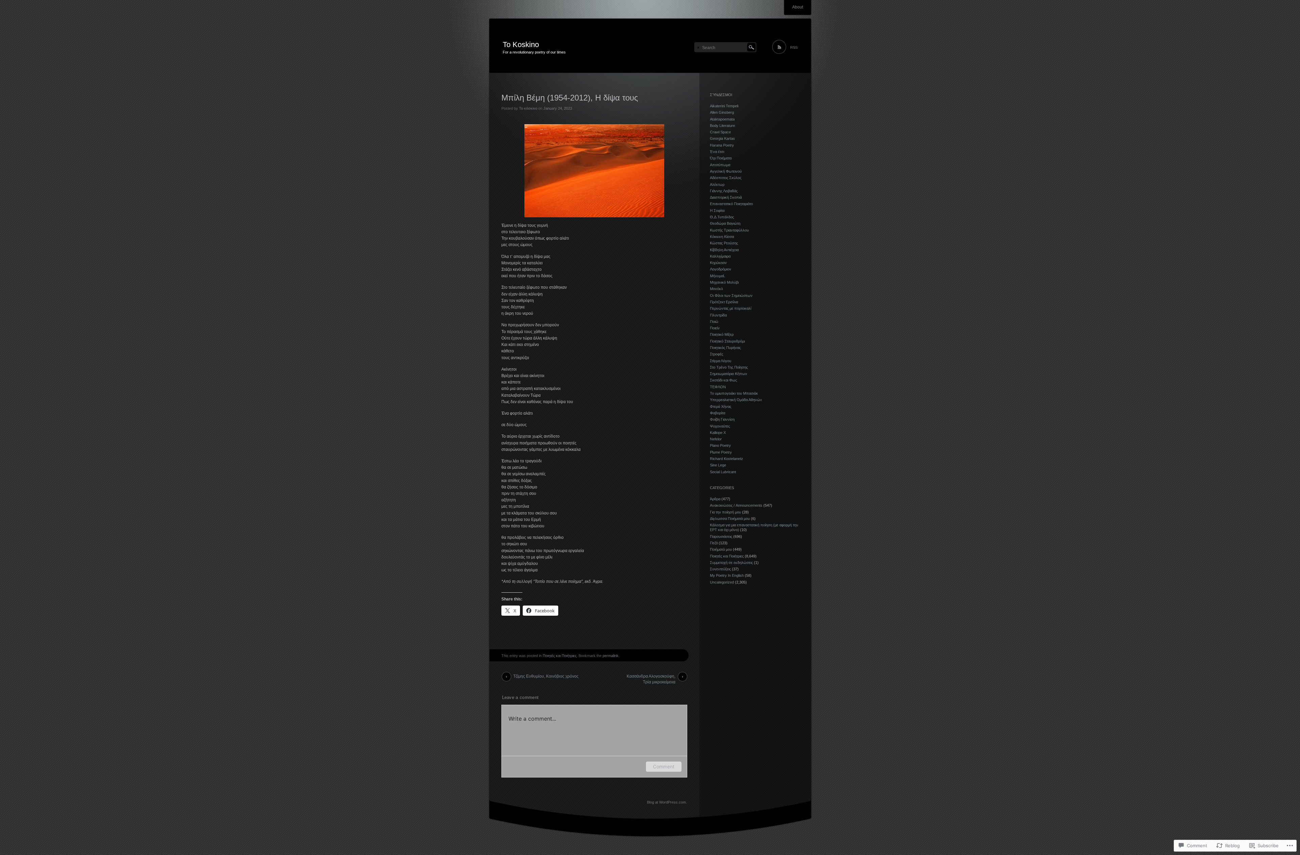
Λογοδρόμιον (720, 269)
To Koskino (521, 44)
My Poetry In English (727, 575)
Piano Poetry (720, 445)
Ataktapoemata (722, 119)
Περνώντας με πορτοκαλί (730, 308)
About (797, 7)
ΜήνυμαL (717, 276)
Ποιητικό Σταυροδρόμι (727, 341)
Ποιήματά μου (721, 549)
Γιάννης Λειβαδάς (724, 191)
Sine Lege (718, 465)
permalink (611, 656)
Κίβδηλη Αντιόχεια (724, 250)
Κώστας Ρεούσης (724, 243)
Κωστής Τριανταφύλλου (729, 230)
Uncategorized (722, 582)
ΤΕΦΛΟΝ (718, 387)
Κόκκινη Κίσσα (722, 237)
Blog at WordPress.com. (667, 802)
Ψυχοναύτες (720, 426)
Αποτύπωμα (720, 165)
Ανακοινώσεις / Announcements (736, 505)
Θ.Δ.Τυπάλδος (722, 217)
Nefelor (716, 439)
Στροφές (716, 354)
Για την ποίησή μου (725, 512)
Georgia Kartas (722, 138)
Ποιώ (714, 322)
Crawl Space (720, 132)
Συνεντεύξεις (720, 569)
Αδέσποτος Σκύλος (725, 178)
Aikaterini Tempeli (724, 106)
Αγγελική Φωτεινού (726, 171)
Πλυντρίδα (718, 315)
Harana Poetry (722, 145)
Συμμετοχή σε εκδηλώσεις (731, 563)
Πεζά (714, 543)
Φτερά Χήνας (720, 406)
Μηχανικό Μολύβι (724, 282)
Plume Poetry (721, 452)
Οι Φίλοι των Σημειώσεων (731, 295)
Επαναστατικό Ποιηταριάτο (731, 204)
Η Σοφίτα (717, 211)
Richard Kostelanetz (726, 459)
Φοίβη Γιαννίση (722, 419)
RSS (794, 47)
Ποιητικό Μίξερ (722, 334)
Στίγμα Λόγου (720, 361)
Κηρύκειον (718, 263)
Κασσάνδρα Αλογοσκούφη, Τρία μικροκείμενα (651, 677)
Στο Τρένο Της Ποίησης (729, 367)
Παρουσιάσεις (721, 536)
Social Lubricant (723, 472)
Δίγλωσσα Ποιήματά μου (730, 519)
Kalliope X (718, 433)
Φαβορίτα (717, 413)
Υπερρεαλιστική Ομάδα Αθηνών (736, 400)
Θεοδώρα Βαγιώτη (725, 223)
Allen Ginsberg (722, 112)
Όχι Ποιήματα (721, 158)
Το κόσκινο (528, 108)
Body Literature (722, 126)
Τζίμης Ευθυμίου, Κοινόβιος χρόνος (546, 676)
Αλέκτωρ (717, 184)
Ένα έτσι (717, 152)
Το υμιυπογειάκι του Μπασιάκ (734, 393)
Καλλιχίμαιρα (720, 256)
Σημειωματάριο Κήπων (728, 374)
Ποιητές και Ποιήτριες (560, 656)
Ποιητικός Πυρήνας (725, 348)
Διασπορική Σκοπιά (726, 197)
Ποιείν (715, 328)
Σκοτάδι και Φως (723, 380)
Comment (663, 766)
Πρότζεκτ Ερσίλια (724, 302)
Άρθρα (715, 499)
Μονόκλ (716, 289)
